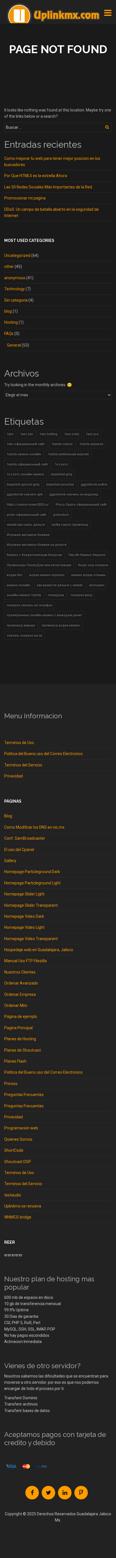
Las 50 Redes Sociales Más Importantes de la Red (48, 187)
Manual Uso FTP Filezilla (25, 961)
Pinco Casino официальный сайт (81, 504)
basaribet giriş (61, 474)
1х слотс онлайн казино (25, 474)
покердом (56, 595)
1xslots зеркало (91, 444)
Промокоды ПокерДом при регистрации (39, 565)
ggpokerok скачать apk (25, 494)
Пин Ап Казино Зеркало (87, 555)
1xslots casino (62, 444)
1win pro (92, 434)
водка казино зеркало (46, 575)
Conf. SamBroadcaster (24, 838)
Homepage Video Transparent (31, 938)
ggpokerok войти (94, 484)
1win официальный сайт (26, 444)
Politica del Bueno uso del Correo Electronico (43, 753)
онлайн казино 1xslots (24, 595)
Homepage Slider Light (24, 894)
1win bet (26, 434)
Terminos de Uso (19, 742)
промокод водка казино (61, 625)
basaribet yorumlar (60, 484)
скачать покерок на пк (24, 635)
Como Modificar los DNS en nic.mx (34, 827)
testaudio (12, 1195)
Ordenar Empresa (20, 994)
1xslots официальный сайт (27, 464)
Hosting (11, 322)
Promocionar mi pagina (25, 198)
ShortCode (13, 1150)
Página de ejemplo (20, 1016)
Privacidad (13, 776)
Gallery (10, 860)
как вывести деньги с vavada (59, 585)
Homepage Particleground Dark (32, 871)
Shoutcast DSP (17, 1161)
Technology (14, 289)
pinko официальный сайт (26, 515)
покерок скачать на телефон (29, 605)
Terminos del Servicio (23, 765)
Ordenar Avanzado (21, 983)
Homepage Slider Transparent (31, 905)
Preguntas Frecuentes (24, 1094)
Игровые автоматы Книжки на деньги (36, 545)
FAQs (9, 333)
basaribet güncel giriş (23, 484)
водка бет (15, 575)
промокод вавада (21, 625)
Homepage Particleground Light (32, 883)
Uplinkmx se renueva (22, 1206)
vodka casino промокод (70, 525)
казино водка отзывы (88, 575)
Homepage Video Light (24, 927)
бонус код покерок (93, 565)
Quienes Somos (18, 1139)
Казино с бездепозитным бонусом (34, 555)
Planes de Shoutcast (22, 1050)
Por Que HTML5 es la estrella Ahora (35, 175)
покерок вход (81, 595)
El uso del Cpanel (19, 849)
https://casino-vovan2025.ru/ (28, 504)
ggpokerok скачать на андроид (73, 494)
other (9, 266)
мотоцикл (96, 585)
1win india (71, 434)
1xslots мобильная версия (68, 454)
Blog (8, 816)
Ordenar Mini (15, 1005)
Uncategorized (17, 255)
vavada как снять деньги (26, 525)
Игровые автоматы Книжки (28, 535)
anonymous (14, 278)
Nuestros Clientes (19, 972)
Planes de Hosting (20, 1039)
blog (8, 311)
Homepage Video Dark (24, 916)
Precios (10, 1083)
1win (10, 434)
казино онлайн (18, 585)
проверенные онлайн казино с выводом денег (44, 615)
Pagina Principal (18, 1028)
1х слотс (61, 464)
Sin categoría (16, 300)
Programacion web (21, 1128)
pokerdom (61, 515)
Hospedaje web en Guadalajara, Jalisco (38, 949)
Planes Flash (15, 1061)
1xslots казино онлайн (24, 454)
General (14, 345)
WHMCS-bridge (17, 1217)
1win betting (48, 434)
